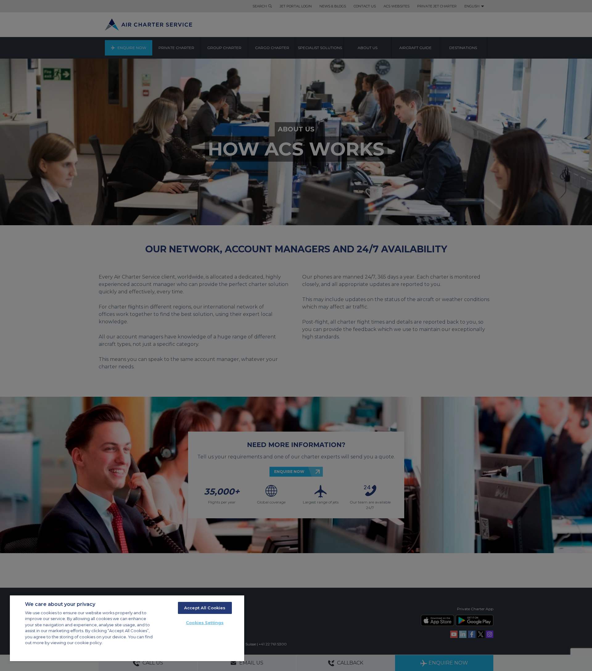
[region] (127, 628)
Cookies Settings (205, 622)
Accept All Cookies (204, 607)
